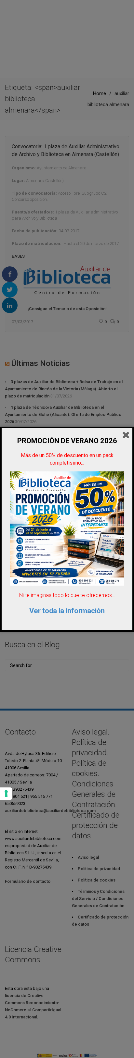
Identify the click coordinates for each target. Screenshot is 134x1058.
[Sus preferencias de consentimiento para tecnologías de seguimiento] (6, 793)
